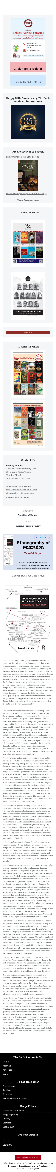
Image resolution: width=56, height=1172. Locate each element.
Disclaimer (8, 1126)
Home (6, 1061)
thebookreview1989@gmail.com (21, 489)
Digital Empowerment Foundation (33, 1166)
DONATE (28, 332)
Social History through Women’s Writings (26, 193)
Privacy (6, 1118)
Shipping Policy (10, 1114)
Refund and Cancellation (15, 1098)
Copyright (7, 1122)
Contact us (8, 1145)
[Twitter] (41, 537)
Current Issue (9, 1086)
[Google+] (50, 537)
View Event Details (28, 82)
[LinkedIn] (45, 537)
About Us (7, 1065)
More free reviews (28, 200)
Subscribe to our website (28, 1158)
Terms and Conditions (13, 1110)
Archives (7, 1090)
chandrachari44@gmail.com (20, 493)
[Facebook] (36, 537)
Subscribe (7, 1094)
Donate (6, 1074)
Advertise (7, 1070)
